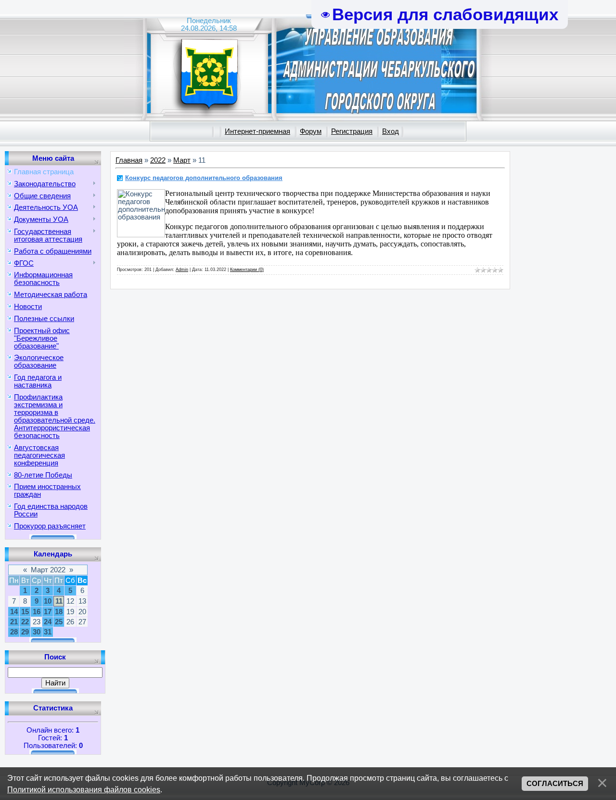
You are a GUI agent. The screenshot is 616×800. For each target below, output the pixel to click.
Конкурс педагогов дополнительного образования (203, 177)
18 (59, 612)
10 (47, 601)
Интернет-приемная (257, 131)
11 (59, 601)
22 (25, 622)
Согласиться (554, 783)
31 (47, 632)
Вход (390, 131)
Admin (182, 269)
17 (47, 612)
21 (14, 622)
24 (47, 622)
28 (14, 632)
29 (25, 632)
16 (36, 612)
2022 (158, 160)
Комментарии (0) (247, 269)
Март (182, 160)
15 (25, 612)
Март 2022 (48, 570)
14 (14, 612)
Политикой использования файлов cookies (83, 789)
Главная (129, 160)
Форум (310, 131)
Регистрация (351, 131)
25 (59, 622)
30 (36, 632)
